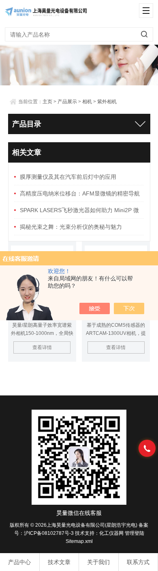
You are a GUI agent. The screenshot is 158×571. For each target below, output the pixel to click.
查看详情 (42, 347)
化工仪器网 (111, 533)
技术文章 (59, 562)
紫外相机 (107, 101)
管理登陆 (134, 533)
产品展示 (67, 101)
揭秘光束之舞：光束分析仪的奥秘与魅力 (71, 227)
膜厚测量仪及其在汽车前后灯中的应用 (68, 177)
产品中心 (19, 562)
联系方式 (138, 562)
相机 (87, 101)
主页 (47, 101)
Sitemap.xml (79, 541)
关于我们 (98, 562)
